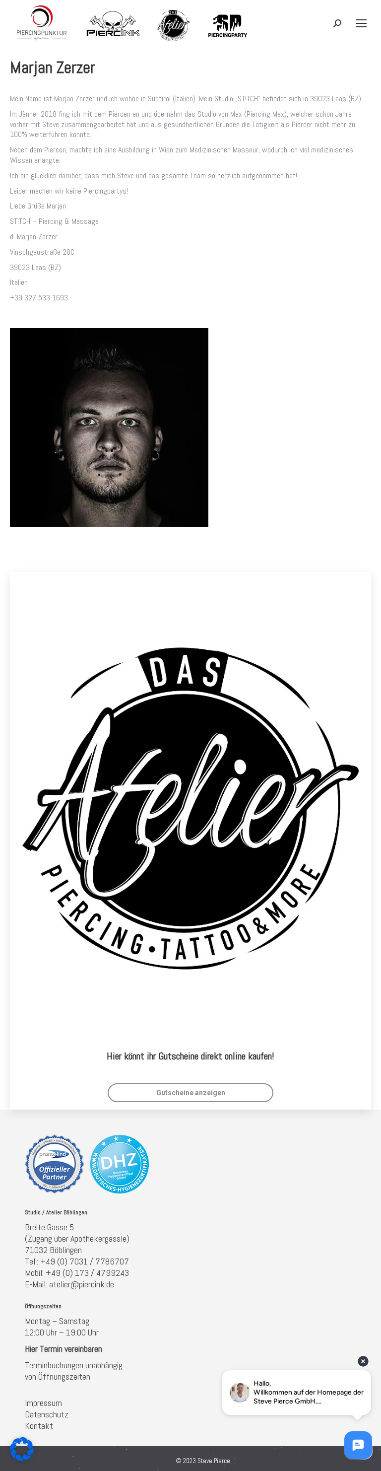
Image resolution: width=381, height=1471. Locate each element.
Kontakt (39, 1425)
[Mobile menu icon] (361, 23)
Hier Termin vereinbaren (63, 1348)
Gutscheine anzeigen (190, 1093)
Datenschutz (46, 1414)
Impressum (43, 1402)
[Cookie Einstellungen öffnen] (22, 1458)
